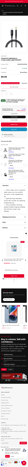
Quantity (3, 90)
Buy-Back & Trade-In (6, 410)
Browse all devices (8, 299)
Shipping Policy (5, 402)
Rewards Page (4, 418)
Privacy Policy (4, 400)
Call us (3, 369)
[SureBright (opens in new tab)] (23, 109)
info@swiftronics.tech (6, 429)
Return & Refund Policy (7, 405)
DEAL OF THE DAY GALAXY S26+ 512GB (14, 1)
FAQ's (2, 416)
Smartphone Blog (5, 413)
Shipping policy (4, 460)
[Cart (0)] (25, 5)
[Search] (17, 5)
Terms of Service (5, 408)
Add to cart (14, 124)
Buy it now (14, 129)
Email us (10, 369)
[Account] (21, 5)
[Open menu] (2, 5)
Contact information (14, 460)
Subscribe (23, 443)
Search (3, 394)
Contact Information (6, 397)
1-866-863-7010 (5, 428)
